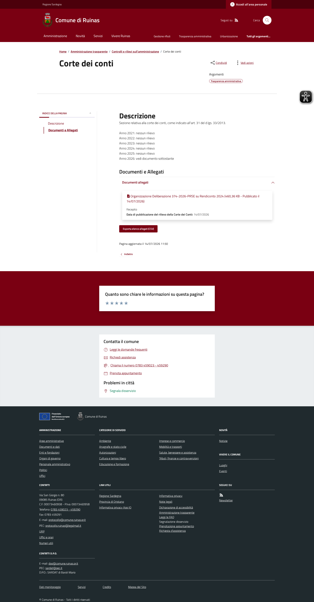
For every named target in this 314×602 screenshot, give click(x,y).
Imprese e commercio (172, 441)
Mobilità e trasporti (170, 446)
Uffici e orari (46, 537)
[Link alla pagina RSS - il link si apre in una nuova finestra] (236, 20)
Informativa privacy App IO (115, 507)
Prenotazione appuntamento (176, 526)
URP (42, 531)
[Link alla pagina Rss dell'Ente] (221, 495)
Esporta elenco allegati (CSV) (138, 229)
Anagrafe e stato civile (112, 446)
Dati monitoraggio (50, 587)
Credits (107, 587)
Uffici (42, 476)
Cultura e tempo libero (112, 458)
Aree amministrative (51, 441)
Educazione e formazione (114, 464)
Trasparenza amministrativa (195, 36)
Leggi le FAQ (166, 517)
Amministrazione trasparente (89, 51)
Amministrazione (55, 35)
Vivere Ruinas (120, 35)
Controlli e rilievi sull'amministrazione (135, 51)
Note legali (165, 501)
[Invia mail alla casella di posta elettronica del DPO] (63, 563)
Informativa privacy (170, 496)
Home (63, 51)
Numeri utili (46, 543)
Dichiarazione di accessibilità (176, 507)
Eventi (223, 471)
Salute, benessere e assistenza (177, 452)
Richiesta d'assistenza (172, 531)
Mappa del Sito (137, 587)
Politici (43, 470)
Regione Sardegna (52, 4)
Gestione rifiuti (162, 36)
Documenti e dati (49, 446)
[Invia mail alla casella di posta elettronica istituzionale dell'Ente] (67, 520)
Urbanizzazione (229, 36)
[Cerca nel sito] (265, 20)
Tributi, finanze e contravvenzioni (179, 458)
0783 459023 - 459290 (65, 509)
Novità (80, 35)
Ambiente (105, 441)
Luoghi (223, 465)
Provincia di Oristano (111, 501)
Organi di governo (50, 458)
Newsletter (226, 500)
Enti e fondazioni (49, 452)
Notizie (223, 441)
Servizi (98, 35)
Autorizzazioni (107, 452)
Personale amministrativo (54, 464)
